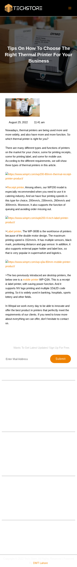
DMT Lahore (40, 563)
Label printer (14, 231)
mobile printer (30, 279)
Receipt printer (15, 187)
